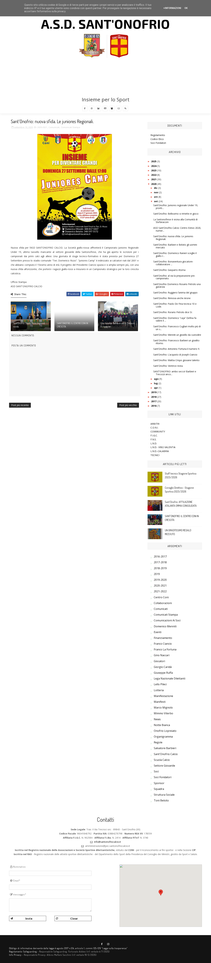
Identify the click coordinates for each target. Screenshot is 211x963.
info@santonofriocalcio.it (107, 841)
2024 (154, 166)
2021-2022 (160, 591)
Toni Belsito (161, 800)
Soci (156, 771)
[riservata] (125, 108)
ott (156, 196)
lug (156, 383)
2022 (154, 174)
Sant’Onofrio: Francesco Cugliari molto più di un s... (177, 328)
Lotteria (159, 690)
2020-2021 (42, 127)
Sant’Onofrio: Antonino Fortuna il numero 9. (176, 348)
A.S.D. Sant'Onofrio (105, 23)
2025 (154, 161)
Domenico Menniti (165, 626)
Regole (158, 742)
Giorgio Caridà (163, 667)
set (156, 201)
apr (156, 387)
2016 (154, 405)
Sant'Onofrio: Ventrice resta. (168, 365)
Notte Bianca (162, 725)
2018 (154, 396)
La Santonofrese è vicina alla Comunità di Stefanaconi (175, 221)
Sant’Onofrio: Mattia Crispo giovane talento (176, 360)
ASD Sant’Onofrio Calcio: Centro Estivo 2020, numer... (177, 229)
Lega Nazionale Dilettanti (169, 678)
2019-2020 (160, 580)
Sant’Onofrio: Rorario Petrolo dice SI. (172, 312)
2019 (154, 392)
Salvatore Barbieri (165, 748)
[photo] (98, 108)
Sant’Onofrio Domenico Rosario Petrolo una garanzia (177, 285)
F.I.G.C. (154, 435)
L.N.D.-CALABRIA (160, 451)
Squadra (159, 789)
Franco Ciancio (163, 643)
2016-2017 (160, 556)
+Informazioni (172, 8)
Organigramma (163, 736)
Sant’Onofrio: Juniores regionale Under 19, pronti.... (175, 207)
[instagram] (91, 108)
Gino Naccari (161, 655)
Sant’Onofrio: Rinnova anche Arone (172, 298)
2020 (154, 184)
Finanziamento (163, 638)
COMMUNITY (158, 431)
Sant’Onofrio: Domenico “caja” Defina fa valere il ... (174, 319)
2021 (154, 179)
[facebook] (85, 108)
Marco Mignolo (163, 707)
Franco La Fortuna (165, 649)
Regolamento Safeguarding (23, 951)
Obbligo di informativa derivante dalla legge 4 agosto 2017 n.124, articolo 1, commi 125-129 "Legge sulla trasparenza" (68, 948)
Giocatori (159, 661)
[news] (105, 108)
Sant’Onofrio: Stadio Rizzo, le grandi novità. (29, 325)
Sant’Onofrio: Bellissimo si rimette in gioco (175, 213)
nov (156, 192)
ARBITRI (155, 423)
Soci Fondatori (158, 142)
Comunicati (54, 127)
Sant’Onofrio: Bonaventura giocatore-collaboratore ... (173, 263)
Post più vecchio (128, 405)
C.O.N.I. (154, 427)
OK (186, 8)
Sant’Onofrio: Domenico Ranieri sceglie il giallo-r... (174, 254)
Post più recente (20, 405)
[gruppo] (112, 108)
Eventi (157, 632)
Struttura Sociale (164, 794)
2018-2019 (160, 568)
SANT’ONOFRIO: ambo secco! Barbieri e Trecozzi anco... (174, 373)
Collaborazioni (163, 603)
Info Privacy (15, 954)
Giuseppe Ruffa (163, 673)
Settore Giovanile (164, 765)
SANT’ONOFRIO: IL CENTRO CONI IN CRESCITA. (72, 325)
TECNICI (155, 455)
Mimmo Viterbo (163, 713)
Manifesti (160, 702)
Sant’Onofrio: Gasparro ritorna (169, 269)
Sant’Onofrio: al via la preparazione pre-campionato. (174, 277)
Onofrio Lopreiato (165, 731)
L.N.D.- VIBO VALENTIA (163, 447)
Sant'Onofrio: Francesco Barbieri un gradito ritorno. (176, 342)
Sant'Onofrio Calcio (166, 754)
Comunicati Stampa (70, 127)
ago (156, 378)
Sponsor (159, 783)
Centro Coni (161, 597)
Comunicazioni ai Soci (167, 620)
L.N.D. (154, 443)
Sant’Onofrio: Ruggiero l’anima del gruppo (175, 292)
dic (156, 187)
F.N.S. (153, 439)
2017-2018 (160, 562)
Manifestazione (163, 696)
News (157, 719)
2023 (154, 170)
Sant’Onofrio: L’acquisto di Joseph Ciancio (175, 354)
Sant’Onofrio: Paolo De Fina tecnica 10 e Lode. (174, 305)
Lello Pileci (160, 684)
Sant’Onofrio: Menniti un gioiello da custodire (177, 334)
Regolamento (158, 135)
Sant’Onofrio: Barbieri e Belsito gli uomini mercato (175, 246)
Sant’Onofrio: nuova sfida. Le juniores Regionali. (173, 238)
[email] (118, 108)
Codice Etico (157, 139)
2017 (154, 401)
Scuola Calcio (162, 760)
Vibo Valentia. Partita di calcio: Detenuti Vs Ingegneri (117, 325)
